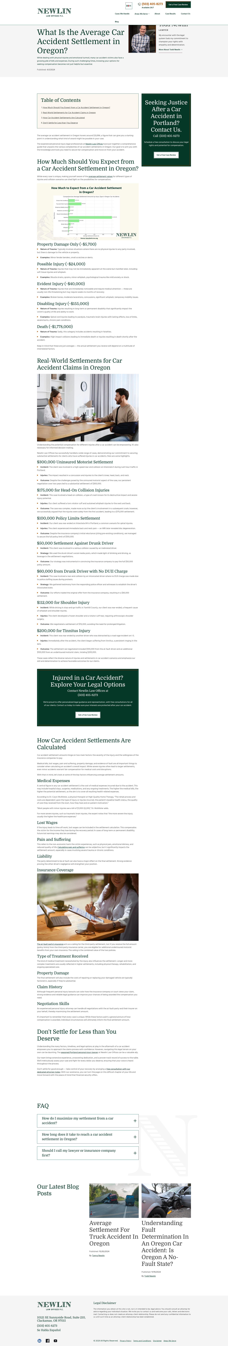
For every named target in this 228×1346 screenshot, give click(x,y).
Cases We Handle (122, 13)
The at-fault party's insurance (50, 944)
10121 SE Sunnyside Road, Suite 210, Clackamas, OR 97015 (61, 1319)
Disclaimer (157, 1340)
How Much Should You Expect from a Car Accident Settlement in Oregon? (76, 107)
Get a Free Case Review (178, 4)
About (157, 13)
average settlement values (100, 176)
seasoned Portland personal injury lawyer (79, 1052)
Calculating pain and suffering (71, 847)
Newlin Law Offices (94, 144)
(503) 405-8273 (152, 4)
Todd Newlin (150, 1276)
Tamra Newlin (98, 1255)
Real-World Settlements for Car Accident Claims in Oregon (69, 112)
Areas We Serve (141, 13)
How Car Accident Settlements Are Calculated (64, 117)
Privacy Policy (125, 1340)
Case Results (170, 13)
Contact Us (185, 13)
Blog (117, 21)
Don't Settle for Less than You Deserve (60, 123)
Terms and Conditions (142, 1340)
